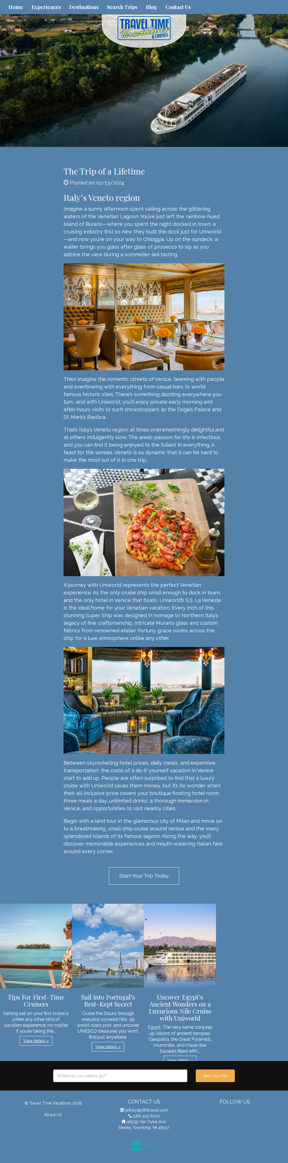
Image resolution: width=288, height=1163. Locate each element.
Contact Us (178, 7)
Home (15, 7)
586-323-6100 (146, 1116)
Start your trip (215, 1076)
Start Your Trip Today (144, 876)
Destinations (83, 7)
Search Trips (122, 7)
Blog (151, 7)
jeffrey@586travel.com (146, 1110)
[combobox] (120, 1075)
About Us (53, 1114)
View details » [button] (36, 1041)
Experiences (46, 7)
